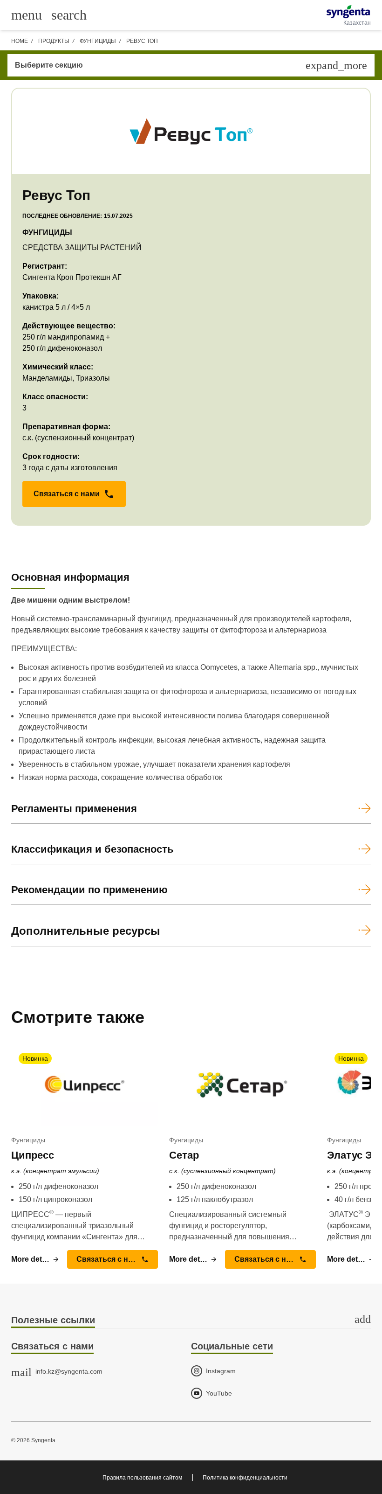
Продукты (53, 41)
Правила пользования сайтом (142, 1477)
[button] (74, 494)
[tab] (191, 1320)
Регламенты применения (74, 808)
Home (19, 41)
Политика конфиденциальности (245, 1477)
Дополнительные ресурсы (85, 930)
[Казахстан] (348, 11)
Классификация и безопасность (92, 849)
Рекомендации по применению (89, 890)
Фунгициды (98, 41)
